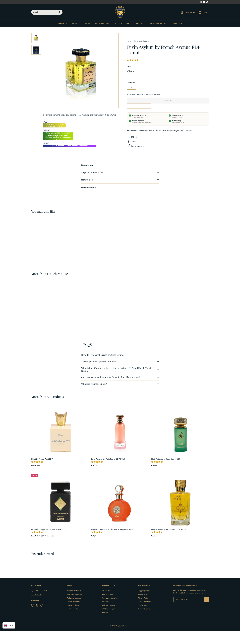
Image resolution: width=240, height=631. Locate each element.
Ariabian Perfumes (74, 591)
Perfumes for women (75, 594)
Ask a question (88, 187)
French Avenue (57, 274)
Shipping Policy (144, 591)
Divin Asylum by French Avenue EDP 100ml (41, 248)
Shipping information (92, 172)
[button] (133, 60)
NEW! (87, 23)
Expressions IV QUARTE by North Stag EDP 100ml (112, 529)
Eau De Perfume (73, 605)
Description (87, 165)
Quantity (131, 82)
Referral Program (108, 605)
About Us (106, 591)
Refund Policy (143, 594)
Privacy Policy (143, 598)
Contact (105, 601)
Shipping (140, 94)
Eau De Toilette (73, 609)
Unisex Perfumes (73, 601)
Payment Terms (144, 609)
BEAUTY (140, 23)
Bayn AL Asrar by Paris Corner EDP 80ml (108, 459)
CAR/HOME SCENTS (158, 23)
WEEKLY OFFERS (123, 23)
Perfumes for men (74, 598)
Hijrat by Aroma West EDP (42, 459)
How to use (87, 179)
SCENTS (76, 23)
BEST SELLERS (102, 23)
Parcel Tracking (108, 594)
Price (129, 66)
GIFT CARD (178, 23)
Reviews (105, 612)
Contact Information (110, 598)
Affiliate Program (109, 609)
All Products (55, 397)
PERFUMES (61, 23)
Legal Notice (143, 605)
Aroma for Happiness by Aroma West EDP (48, 529)
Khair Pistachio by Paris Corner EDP (165, 459)
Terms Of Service (144, 601)
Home (129, 41)
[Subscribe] (206, 599)
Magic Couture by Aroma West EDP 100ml (168, 529)
